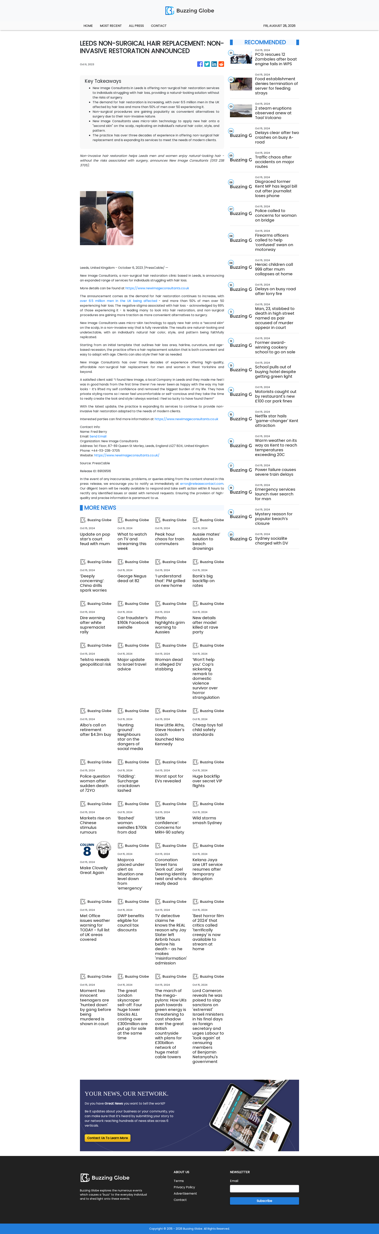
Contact (180, 1200)
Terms (179, 1181)
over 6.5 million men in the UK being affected (118, 301)
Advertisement (185, 1193)
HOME (88, 25)
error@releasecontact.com (201, 483)
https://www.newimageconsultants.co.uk (157, 288)
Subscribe (264, 1201)
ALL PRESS (136, 25)
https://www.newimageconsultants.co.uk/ (126, 455)
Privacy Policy (184, 1187)
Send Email (98, 436)
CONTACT (159, 25)
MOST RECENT (111, 25)
